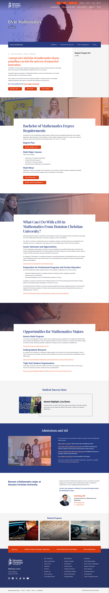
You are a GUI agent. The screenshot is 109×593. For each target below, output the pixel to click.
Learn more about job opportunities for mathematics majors (38, 263)
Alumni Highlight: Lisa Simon (57, 401)
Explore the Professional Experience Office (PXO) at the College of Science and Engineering (46, 293)
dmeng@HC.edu (80, 502)
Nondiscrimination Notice (14, 590)
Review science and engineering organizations (34, 371)
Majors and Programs (49, 561)
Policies (28, 590)
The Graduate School (49, 576)
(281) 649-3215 (80, 504)
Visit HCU (46, 569)
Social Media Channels (89, 561)
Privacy (33, 590)
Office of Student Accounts (91, 576)
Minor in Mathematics (89, 549)
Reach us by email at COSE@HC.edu (70, 462)
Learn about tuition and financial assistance (70, 446)
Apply (58, 3)
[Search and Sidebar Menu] (98, 7)
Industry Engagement (83, 44)
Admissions (47, 566)
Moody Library (67, 564)
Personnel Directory (89, 571)
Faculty (95, 44)
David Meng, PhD (79, 496)
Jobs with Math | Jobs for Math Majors (67, 549)
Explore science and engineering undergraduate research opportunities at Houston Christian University (48, 359)
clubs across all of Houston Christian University (59, 371)
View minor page (30, 177)
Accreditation (39, 590)
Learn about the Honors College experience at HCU (36, 346)
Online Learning (48, 574)
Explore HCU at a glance (64, 443)
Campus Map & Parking (70, 571)
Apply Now (30, 88)
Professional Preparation (67, 44)
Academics (55, 7)
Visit (64, 3)
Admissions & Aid (68, 7)
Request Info (73, 3)
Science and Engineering (16, 44)
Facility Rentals (88, 574)
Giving (93, 3)
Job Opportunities (68, 576)
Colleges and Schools (69, 569)
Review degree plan (31, 147)
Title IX (23, 590)
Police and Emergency (69, 574)
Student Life (47, 571)
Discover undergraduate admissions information (71, 451)
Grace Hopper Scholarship (31, 84)
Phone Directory (88, 569)
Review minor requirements (34, 182)
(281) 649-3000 (14, 568)
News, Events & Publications (91, 564)
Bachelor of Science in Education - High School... (37, 549)
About (91, 7)
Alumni (88, 3)
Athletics (82, 3)
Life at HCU (81, 7)
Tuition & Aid (47, 564)
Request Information (89, 566)
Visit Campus (45, 88)
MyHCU (98, 3)
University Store (68, 566)
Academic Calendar (69, 561)
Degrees (26, 54)
